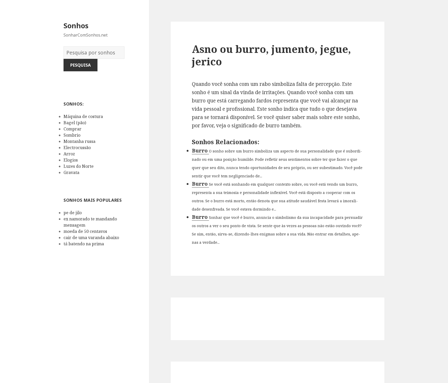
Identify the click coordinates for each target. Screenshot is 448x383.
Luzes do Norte (79, 166)
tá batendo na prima (84, 244)
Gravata (71, 172)
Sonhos (76, 25)
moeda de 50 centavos (85, 231)
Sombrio (72, 135)
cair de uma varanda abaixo (91, 237)
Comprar (72, 129)
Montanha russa (79, 141)
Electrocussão (77, 147)
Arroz (69, 154)
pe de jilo (73, 212)
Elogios (71, 160)
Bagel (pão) (75, 123)
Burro (200, 150)
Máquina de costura (83, 116)
